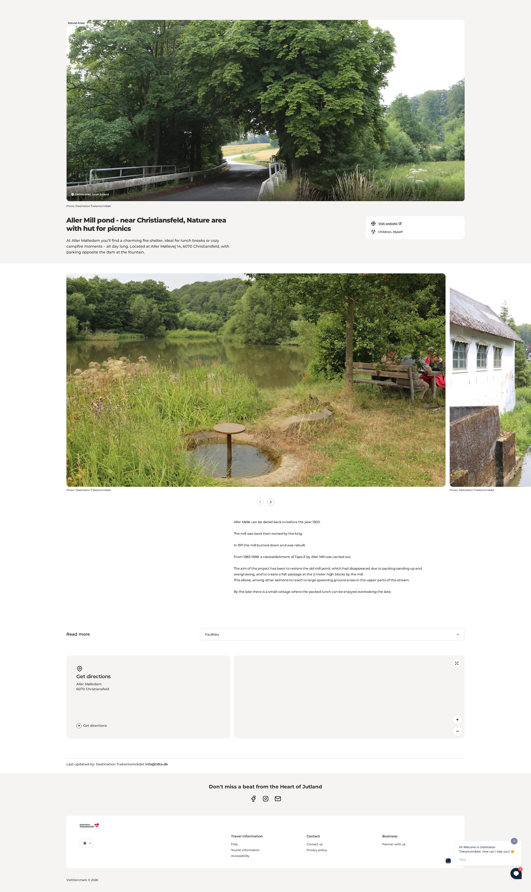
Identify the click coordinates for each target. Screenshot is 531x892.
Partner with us (394, 844)
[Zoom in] (458, 720)
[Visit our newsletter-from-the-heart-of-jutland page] (277, 798)
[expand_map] (456, 663)
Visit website (388, 223)
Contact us (315, 844)
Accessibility (240, 856)
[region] (349, 696)
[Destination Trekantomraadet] (89, 825)
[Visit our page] (265, 798)
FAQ (234, 844)
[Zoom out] (458, 731)
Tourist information (245, 850)
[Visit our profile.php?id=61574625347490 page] (253, 798)
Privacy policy (317, 850)
